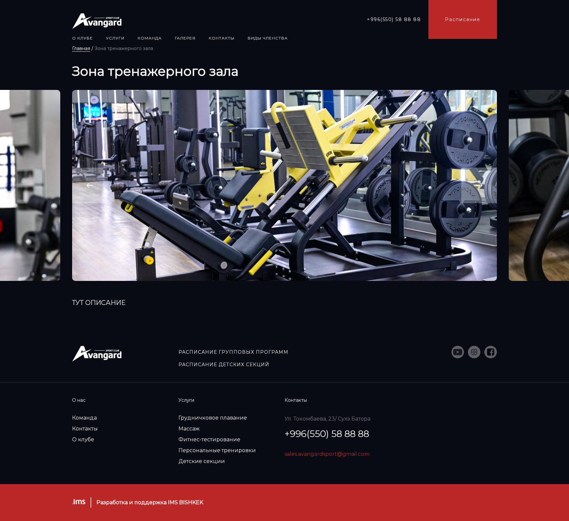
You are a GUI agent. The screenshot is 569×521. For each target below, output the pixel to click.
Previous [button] (90, 185)
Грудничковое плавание (212, 418)
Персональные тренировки (217, 450)
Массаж (189, 428)
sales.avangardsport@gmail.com (326, 454)
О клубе (83, 439)
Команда (84, 418)
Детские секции (201, 461)
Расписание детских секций (223, 365)
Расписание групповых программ (233, 352)
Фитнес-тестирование (209, 439)
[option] (284, 185)
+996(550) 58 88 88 (394, 19)
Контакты (85, 428)
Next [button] (479, 185)
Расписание (462, 19)
